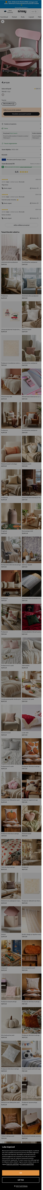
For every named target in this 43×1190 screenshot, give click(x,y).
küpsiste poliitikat (12, 1164)
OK (21, 1173)
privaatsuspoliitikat (27, 1164)
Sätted (21, 1180)
